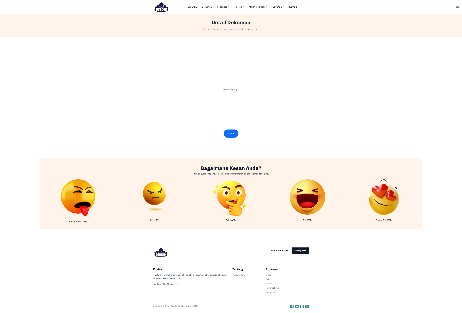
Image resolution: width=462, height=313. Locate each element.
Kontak (293, 7)
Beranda (192, 7)
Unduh (231, 133)
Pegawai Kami (238, 275)
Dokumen (207, 7)
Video (268, 275)
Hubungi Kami (300, 251)
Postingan (222, 7)
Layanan (277, 7)
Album (269, 283)
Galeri (268, 279)
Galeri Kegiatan (257, 7)
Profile (238, 7)
